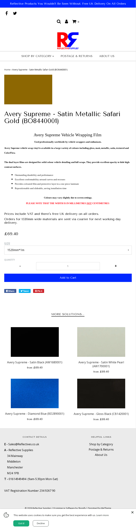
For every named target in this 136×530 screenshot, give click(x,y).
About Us (106, 56)
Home (7, 69)
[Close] (132, 512)
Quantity (9, 259)
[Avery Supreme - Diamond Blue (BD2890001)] (34, 393)
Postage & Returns (76, 56)
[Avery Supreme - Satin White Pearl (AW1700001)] (101, 342)
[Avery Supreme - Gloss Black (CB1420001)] (101, 393)
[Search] (59, 21)
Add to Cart (68, 277)
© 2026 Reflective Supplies (38, 508)
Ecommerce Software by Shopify (69, 508)
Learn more (102, 515)
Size (7, 244)
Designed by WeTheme (99, 508)
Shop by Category (101, 444)
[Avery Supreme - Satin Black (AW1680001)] (34, 342)
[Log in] (66, 21)
